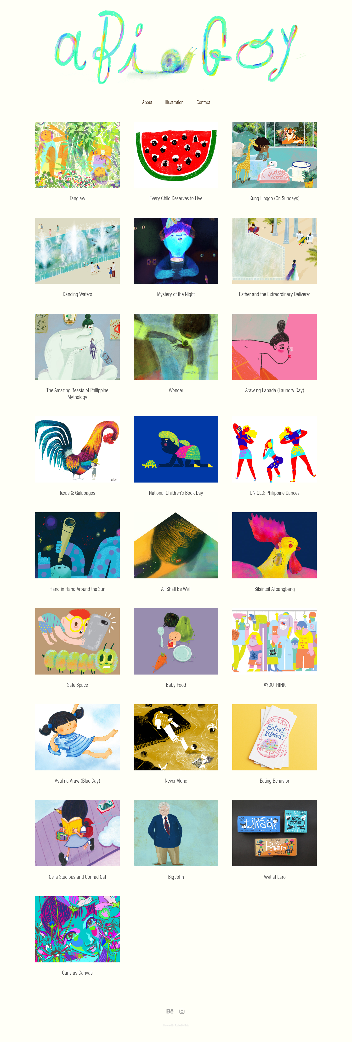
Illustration (174, 102)
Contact (203, 102)
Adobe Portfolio (182, 1025)
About (147, 102)
